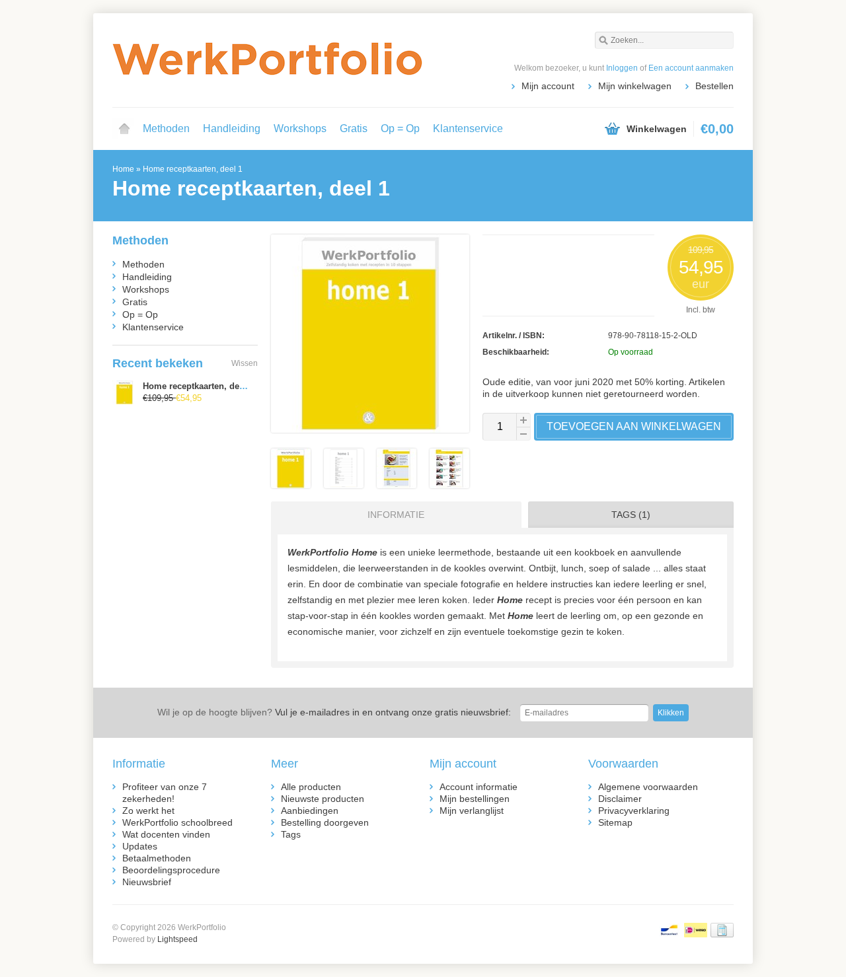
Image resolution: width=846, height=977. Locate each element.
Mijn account (547, 86)
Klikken (671, 712)
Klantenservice (468, 128)
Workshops (300, 128)
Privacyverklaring (634, 810)
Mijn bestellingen (475, 798)
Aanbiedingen (309, 810)
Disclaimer (620, 798)
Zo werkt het (148, 810)
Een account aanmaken (691, 68)
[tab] (392, 514)
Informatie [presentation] (395, 514)
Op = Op (400, 128)
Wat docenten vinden (166, 834)
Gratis (353, 128)
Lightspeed (177, 939)
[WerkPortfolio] (267, 59)
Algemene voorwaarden (648, 786)
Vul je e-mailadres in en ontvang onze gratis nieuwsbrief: (334, 712)
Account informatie (479, 786)
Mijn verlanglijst (472, 810)
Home (124, 128)
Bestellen (714, 86)
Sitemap (615, 822)
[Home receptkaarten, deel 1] (291, 485)
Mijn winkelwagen (635, 86)
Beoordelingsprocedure (171, 870)
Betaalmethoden (156, 858)
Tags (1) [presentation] (630, 514)
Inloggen (622, 68)
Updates (139, 846)
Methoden (166, 128)
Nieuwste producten (322, 798)
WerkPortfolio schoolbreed (177, 822)
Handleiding (231, 128)
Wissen (244, 363)
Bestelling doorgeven (325, 822)
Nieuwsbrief (146, 882)
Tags (291, 834)
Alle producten (311, 786)
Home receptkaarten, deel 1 (193, 169)
